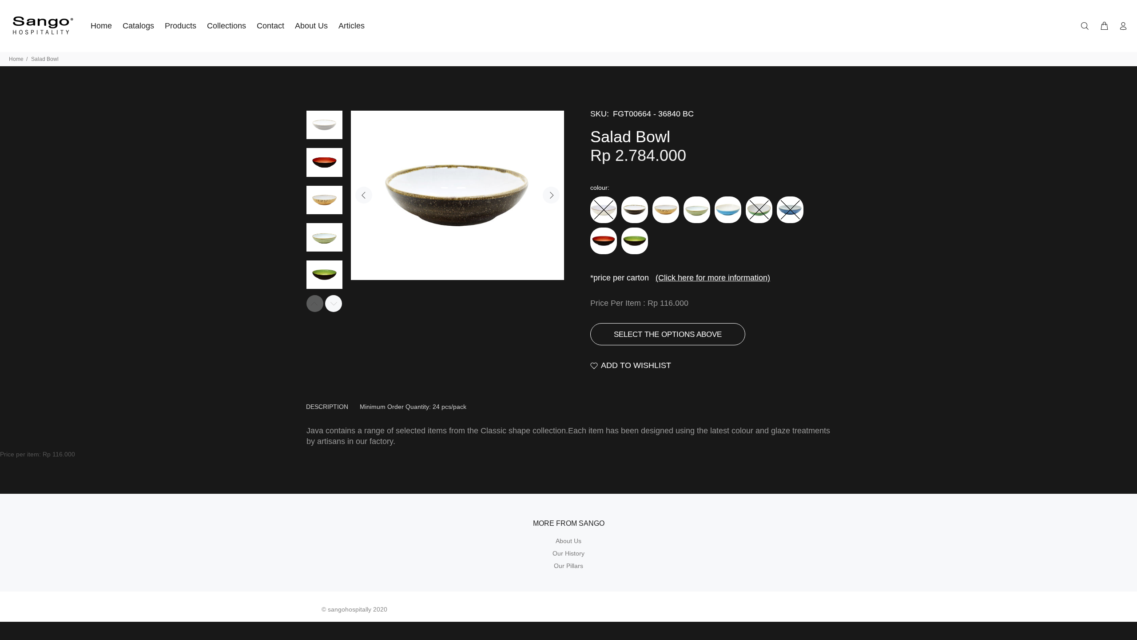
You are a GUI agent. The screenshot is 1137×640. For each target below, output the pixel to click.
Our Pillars (568, 565)
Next (551, 195)
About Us (568, 540)
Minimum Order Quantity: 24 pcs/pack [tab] (413, 406)
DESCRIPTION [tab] (327, 406)
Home (16, 59)
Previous (363, 195)
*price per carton (680, 277)
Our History (568, 553)
